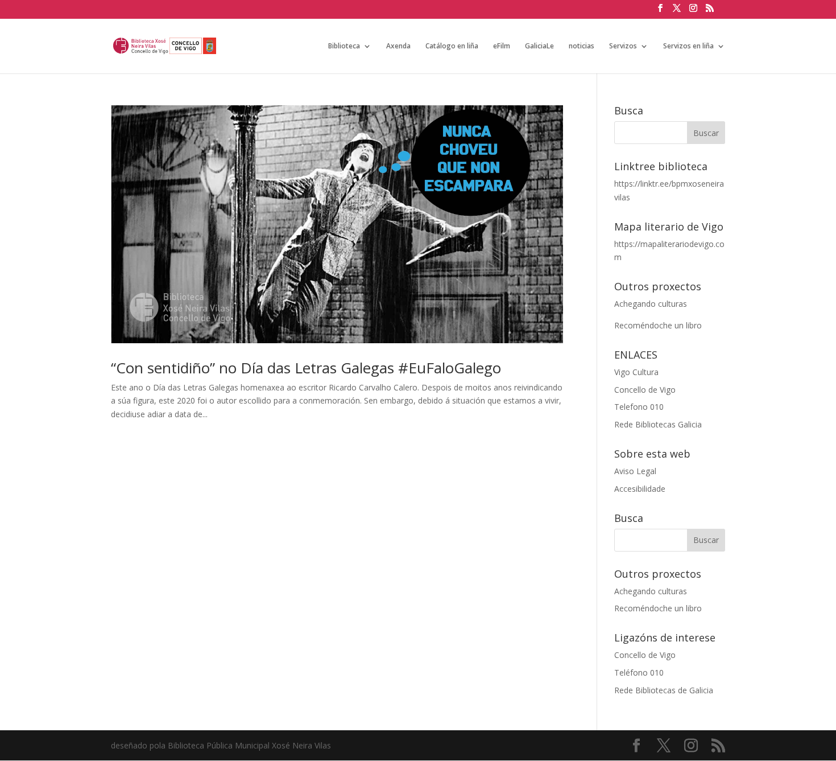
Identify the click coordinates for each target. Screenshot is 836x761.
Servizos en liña (688, 46)
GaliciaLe (539, 46)
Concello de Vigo (645, 389)
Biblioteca (344, 46)
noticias (581, 46)
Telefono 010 (639, 406)
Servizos (623, 46)
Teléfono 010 (639, 672)
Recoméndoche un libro (658, 325)
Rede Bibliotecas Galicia (658, 424)
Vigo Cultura (636, 372)
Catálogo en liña (451, 46)
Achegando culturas (650, 303)
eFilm (501, 46)
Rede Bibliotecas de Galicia (663, 690)
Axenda (398, 46)
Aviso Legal (635, 471)
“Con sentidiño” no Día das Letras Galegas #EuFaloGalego (306, 367)
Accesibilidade (639, 488)
